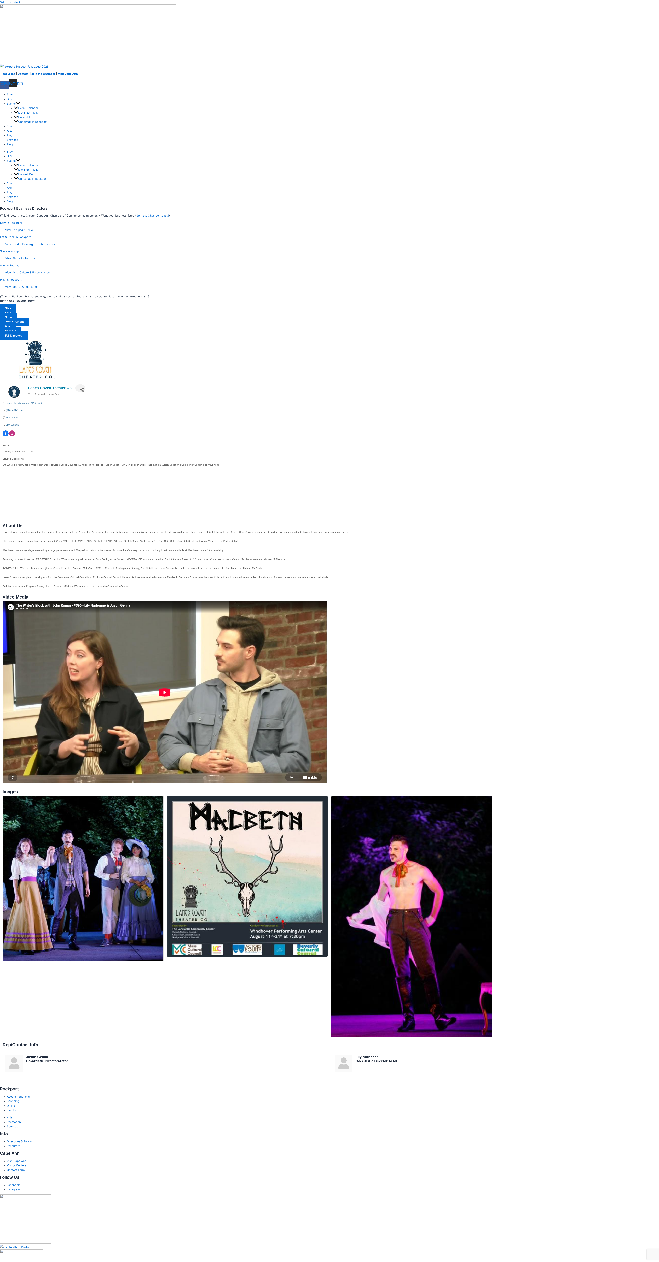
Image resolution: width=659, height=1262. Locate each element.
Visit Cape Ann (68, 73)
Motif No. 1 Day (28, 112)
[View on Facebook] (6, 435)
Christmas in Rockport (32, 121)
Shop (10, 126)
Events (11, 103)
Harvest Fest (26, 117)
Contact (23, 73)
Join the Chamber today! (153, 215)
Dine (10, 99)
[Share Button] (80, 388)
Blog (10, 144)
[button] (18, 103)
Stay (10, 94)
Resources (8, 73)
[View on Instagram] (12, 435)
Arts (9, 130)
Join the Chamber (43, 73)
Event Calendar (28, 108)
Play (9, 135)
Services (12, 139)
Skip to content (10, 2)
